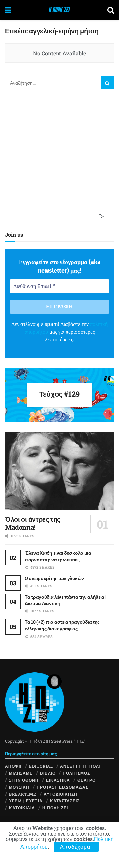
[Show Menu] (8, 10)
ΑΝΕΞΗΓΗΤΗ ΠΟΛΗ (81, 766)
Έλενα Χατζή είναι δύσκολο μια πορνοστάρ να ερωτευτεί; (58, 556)
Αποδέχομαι (76, 846)
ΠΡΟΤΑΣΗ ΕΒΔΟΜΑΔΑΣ (62, 787)
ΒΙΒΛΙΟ (48, 773)
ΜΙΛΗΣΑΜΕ (21, 773)
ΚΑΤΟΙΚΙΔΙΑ (22, 807)
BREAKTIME (22, 794)
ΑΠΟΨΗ (13, 766)
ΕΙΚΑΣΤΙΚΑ (58, 780)
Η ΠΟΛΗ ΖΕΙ (55, 807)
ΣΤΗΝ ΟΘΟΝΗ (24, 780)
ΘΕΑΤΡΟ (86, 780)
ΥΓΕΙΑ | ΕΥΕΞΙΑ (26, 800)
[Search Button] (110, 10)
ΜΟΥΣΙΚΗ (19, 787)
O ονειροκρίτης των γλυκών (54, 578)
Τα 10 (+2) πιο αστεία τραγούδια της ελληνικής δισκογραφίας (62, 625)
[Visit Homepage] (59, 10)
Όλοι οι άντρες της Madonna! (32, 523)
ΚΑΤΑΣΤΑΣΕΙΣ (65, 800)
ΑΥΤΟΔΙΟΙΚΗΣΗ (60, 794)
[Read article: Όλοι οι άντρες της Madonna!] (59, 471)
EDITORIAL (41, 766)
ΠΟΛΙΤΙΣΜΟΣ (76, 773)
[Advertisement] (59, 158)
